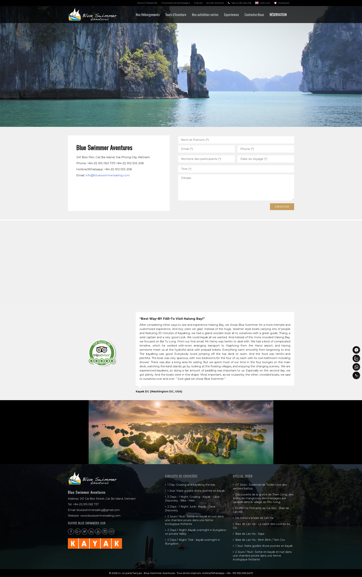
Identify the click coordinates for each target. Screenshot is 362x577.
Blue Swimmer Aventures (160, 573)
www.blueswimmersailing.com (100, 515)
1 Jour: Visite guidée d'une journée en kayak (196, 490)
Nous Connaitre (147, 3)
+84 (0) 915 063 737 (86, 504)
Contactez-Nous (254, 14)
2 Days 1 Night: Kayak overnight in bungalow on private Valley (195, 531)
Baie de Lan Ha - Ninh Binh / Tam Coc (260, 540)
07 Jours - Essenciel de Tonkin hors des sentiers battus (260, 486)
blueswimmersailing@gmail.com (98, 510)
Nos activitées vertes (205, 14)
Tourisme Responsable (175, 3)
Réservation (278, 14)
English (265, 3)
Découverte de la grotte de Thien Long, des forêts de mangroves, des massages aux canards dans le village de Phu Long (263, 498)
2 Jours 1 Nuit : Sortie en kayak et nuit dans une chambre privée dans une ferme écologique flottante (194, 520)
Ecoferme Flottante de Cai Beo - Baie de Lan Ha (261, 510)
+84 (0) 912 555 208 (241, 3)
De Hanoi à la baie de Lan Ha (254, 518)
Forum (198, 3)
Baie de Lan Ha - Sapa (249, 533)
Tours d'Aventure (175, 14)
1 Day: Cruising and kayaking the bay (191, 484)
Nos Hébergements (148, 14)
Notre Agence (215, 3)
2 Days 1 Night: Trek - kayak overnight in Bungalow (192, 541)
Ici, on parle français (130, 573)
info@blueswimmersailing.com (108, 175)
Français (283, 3)
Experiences (231, 14)
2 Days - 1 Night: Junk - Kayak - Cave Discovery (190, 508)
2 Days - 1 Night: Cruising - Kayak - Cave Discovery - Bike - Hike (192, 498)
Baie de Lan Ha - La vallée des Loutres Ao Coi (261, 525)
